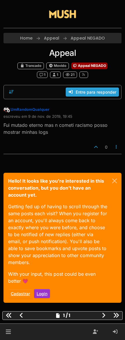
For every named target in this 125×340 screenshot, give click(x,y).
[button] (8, 332)
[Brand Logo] (62, 14)
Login (42, 293)
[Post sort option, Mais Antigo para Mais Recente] (11, 91)
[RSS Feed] (83, 75)
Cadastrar (20, 293)
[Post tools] (116, 147)
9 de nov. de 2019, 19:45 (50, 116)
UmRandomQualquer (29, 109)
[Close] (115, 181)
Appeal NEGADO (91, 65)
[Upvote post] (96, 147)
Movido (59, 65)
